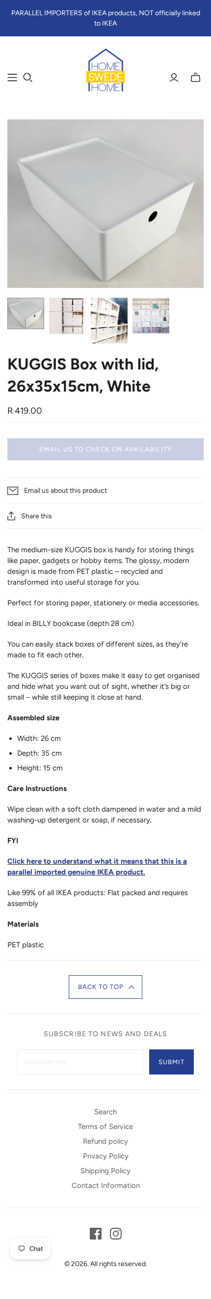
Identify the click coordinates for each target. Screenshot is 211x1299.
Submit (171, 1062)
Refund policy (105, 1141)
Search (105, 1111)
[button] (106, 987)
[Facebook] (96, 1234)
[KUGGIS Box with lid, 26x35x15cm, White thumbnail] (25, 313)
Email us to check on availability (105, 449)
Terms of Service (105, 1126)
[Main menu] (12, 78)
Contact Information (106, 1185)
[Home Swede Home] (105, 71)
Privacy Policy (106, 1156)
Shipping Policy (105, 1170)
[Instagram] (116, 1234)
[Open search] (28, 78)
